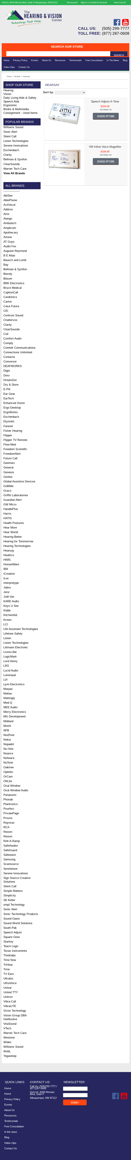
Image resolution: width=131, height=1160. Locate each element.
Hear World (10, 532)
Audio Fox (9, 246)
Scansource (11, 864)
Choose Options (105, 116)
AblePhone (10, 200)
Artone (7, 237)
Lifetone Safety (13, 633)
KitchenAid (10, 615)
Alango (7, 218)
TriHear (8, 964)
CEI (5, 310)
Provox (7, 818)
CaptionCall (10, 292)
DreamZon (10, 380)
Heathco (8, 555)
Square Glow (11, 937)
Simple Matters (13, 891)
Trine (6, 969)
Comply (8, 343)
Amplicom (9, 228)
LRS (6, 665)
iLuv (6, 578)
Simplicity (9, 895)
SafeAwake (10, 845)
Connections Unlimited (17, 352)
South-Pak (10, 927)
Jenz (6, 592)
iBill (5, 569)
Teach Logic (11, 946)
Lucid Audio (10, 670)
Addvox (8, 209)
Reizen (7, 831)
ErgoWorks (10, 412)
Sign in (84, 2)
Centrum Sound (13, 315)
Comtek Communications (19, 347)
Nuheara (8, 758)
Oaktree (8, 767)
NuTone (8, 762)
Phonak (8, 799)
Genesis (8, 472)
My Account (72, 2)
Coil (5, 334)
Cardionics (10, 297)
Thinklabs (9, 955)
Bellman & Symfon (15, 159)
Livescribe (10, 652)
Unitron (8, 997)
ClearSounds (11, 164)
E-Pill (6, 389)
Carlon (7, 301)
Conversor (10, 361)
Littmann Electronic (15, 647)
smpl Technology (14, 904)
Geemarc (9, 463)
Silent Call (9, 136)
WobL (7, 1051)
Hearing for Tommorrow (18, 541)
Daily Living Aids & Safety (19, 97)
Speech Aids (11, 101)
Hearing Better (12, 536)
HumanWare (11, 564)
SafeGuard (10, 850)
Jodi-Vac (8, 596)
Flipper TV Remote (15, 440)
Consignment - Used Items (20, 113)
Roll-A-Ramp (11, 841)
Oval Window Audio (15, 790)
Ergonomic (10, 105)
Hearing (8, 90)
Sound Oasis (11, 918)
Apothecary (10, 232)
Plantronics (10, 804)
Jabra (7, 587)
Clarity (7, 154)
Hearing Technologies (17, 546)
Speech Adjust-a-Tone (105, 101)
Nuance (8, 753)
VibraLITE (9, 1006)
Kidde (7, 610)
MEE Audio (10, 707)
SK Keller (9, 900)
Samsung (9, 859)
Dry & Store (10, 384)
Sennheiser (10, 868)
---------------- (11, 191)
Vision (7, 94)
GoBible (8, 486)
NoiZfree (8, 735)
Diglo (6, 370)
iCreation (9, 573)
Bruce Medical (12, 287)
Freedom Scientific (15, 449)
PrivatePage (11, 813)
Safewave (9, 854)
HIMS (7, 559)
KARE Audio (11, 601)
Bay (5, 264)
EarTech (8, 398)
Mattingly (9, 698)
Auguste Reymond (15, 251)
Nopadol (8, 744)
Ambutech (9, 223)
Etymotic (9, 421)
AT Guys (8, 241)
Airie (6, 214)
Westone (9, 1037)
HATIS (7, 518)
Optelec (8, 772)
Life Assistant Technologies (20, 629)
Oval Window (11, 785)
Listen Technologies (15, 141)
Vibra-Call (9, 1001)
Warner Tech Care (14, 168)
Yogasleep (9, 1056)
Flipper (7, 435)
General (8, 467)
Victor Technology (14, 1010)
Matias (7, 693)
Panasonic (10, 795)
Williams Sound (13, 127)
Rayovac (9, 822)
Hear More (10, 527)
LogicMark (10, 656)
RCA (6, 827)
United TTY (10, 992)
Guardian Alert (12, 499)
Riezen (7, 836)
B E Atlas (9, 255)
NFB (6, 730)
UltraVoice (10, 983)
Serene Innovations (15, 145)
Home (6, 60)
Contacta (9, 357)
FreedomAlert (12, 453)
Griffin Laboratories (15, 495)
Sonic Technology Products (20, 914)
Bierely (7, 273)
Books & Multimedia (16, 109)
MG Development (14, 716)
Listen (7, 638)
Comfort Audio (12, 338)
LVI (5, 679)
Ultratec (8, 978)
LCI (5, 624)
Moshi (7, 725)
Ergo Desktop (12, 407)
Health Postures (13, 523)
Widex (7, 1042)
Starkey (8, 941)
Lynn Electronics (14, 684)
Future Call (10, 458)
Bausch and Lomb (14, 260)
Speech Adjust (12, 932)
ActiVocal (9, 204)
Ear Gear (9, 393)
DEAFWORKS (12, 366)
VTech (7, 1028)
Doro (6, 375)
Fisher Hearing (12, 430)
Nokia (7, 739)
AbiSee (7, 195)
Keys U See (11, 605)
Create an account (98, 2)
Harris (7, 513)
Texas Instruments (15, 950)
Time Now (9, 960)
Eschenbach (11, 150)
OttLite (7, 781)
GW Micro (9, 504)
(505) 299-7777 (115, 28)
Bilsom (7, 278)
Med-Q (7, 702)
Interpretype (11, 583)
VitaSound (9, 1023)
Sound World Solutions (17, 923)
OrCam (8, 776)
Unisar (7, 987)
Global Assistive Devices (19, 481)
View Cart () (120, 2)
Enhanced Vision (14, 403)
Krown (7, 619)
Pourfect (8, 808)
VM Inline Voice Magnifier (105, 146)
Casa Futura (11, 306)
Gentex (8, 476)
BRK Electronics (13, 283)
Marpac (8, 689)
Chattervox (10, 320)
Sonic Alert (10, 131)
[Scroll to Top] (124, 1066)
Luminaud (9, 675)
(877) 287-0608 (115, 33)
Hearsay (8, 550)
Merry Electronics (14, 711)
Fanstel (8, 426)
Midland (8, 721)
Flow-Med (9, 444)
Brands (17, 76)
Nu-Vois (8, 748)
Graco (7, 490)
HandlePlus (10, 509)
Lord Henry (10, 661)
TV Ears (8, 974)
